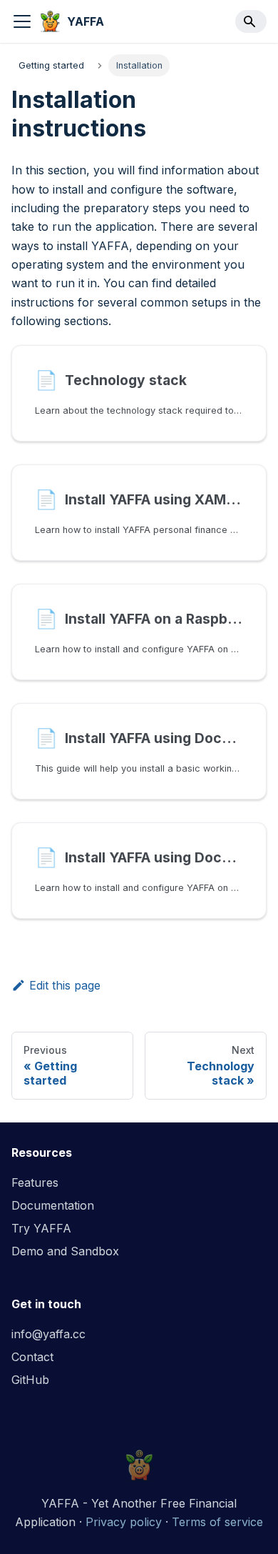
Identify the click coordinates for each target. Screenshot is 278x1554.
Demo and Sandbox (65, 1251)
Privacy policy (124, 1522)
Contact (32, 1357)
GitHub (30, 1380)
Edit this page (65, 985)
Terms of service (217, 1522)
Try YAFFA (41, 1228)
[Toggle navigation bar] (22, 21)
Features (34, 1182)
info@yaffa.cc (48, 1334)
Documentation (52, 1205)
